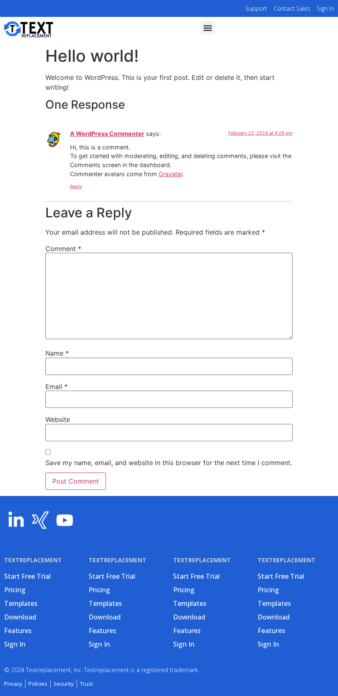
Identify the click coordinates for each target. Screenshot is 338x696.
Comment (63, 248)
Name (57, 353)
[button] (208, 28)
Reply (76, 186)
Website (57, 419)
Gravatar (170, 173)
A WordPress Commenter (107, 133)
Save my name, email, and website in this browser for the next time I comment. (168, 462)
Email (56, 386)
